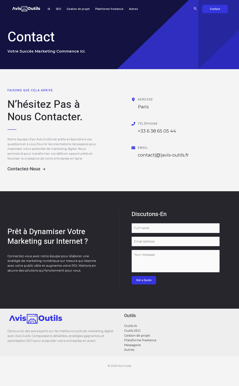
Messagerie (132, 345)
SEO (58, 9)
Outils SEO (132, 331)
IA (49, 9)
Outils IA (130, 326)
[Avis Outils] (26, 8)
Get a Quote (144, 280)
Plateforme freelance (109, 9)
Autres (133, 9)
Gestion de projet (78, 9)
